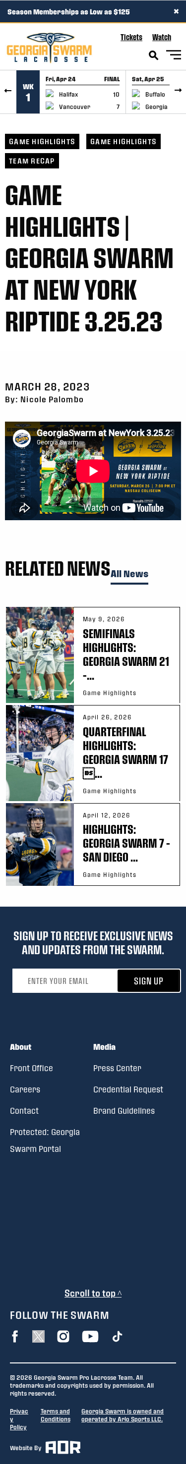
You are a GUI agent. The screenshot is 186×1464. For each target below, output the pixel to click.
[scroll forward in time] (178, 91)
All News (129, 574)
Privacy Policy (19, 1419)
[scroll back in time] (8, 91)
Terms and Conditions (55, 1415)
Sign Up (149, 981)
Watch (161, 37)
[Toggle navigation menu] (173, 56)
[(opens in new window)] (15, 1336)
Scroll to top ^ (93, 1293)
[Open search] (154, 55)
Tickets (131, 37)
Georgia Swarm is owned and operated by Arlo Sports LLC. (122, 1415)
